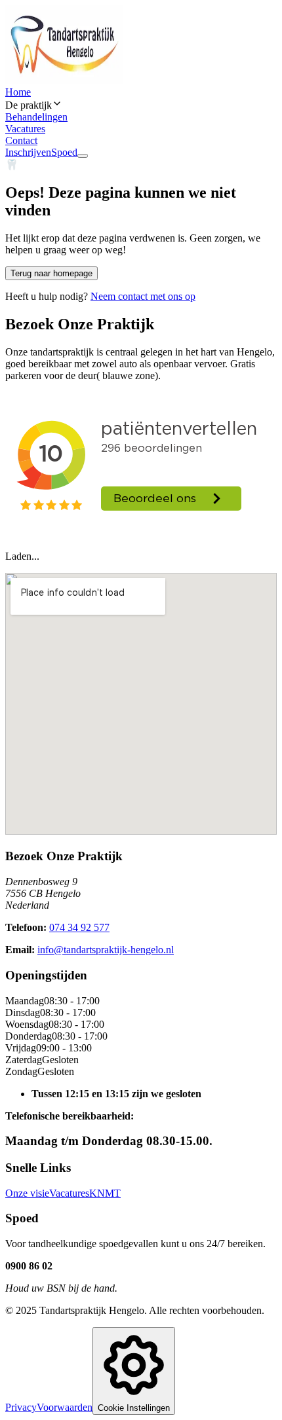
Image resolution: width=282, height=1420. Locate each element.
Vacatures (25, 128)
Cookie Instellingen (134, 1408)
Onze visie (27, 1193)
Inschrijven (28, 152)
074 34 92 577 (79, 927)
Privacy (21, 1407)
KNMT (105, 1193)
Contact (21, 140)
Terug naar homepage (51, 273)
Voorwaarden (64, 1407)
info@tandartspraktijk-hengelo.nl (105, 949)
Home (18, 92)
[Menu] (82, 156)
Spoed (64, 152)
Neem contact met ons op (143, 296)
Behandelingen (36, 116)
